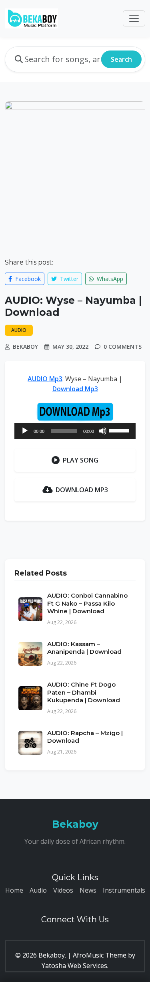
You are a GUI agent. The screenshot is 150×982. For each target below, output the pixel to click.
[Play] (25, 431)
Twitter (68, 279)
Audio (38, 890)
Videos (63, 890)
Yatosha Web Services (74, 965)
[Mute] (103, 431)
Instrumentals (124, 890)
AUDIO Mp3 (45, 378)
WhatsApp (109, 279)
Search (121, 59)
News (88, 890)
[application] (75, 431)
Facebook (27, 279)
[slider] (120, 430)
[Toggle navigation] (134, 18)
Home (14, 890)
